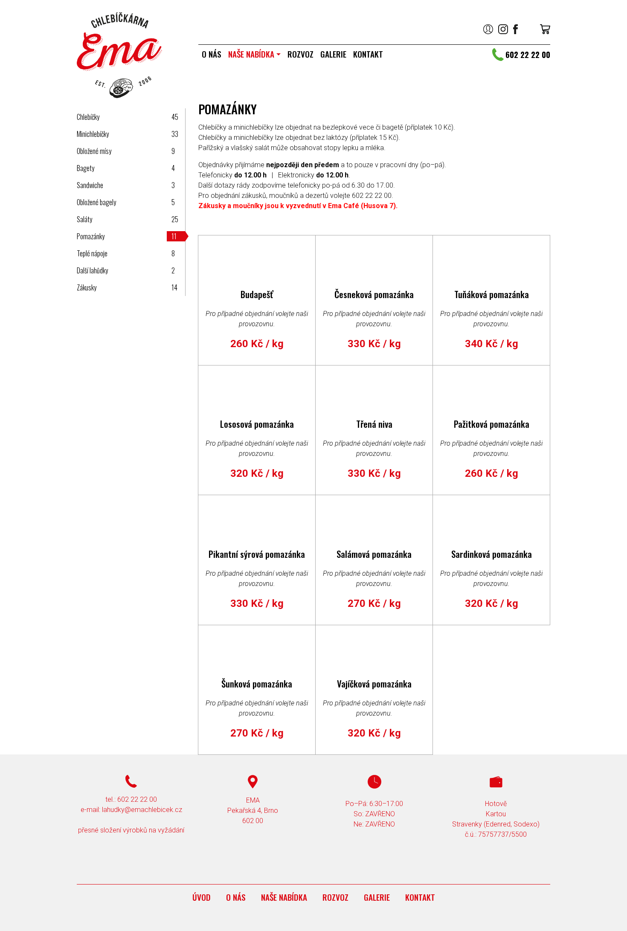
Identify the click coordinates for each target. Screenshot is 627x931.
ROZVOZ (300, 54)
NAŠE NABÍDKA (251, 54)
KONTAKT (368, 54)
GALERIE (333, 54)
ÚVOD (201, 897)
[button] (488, 29)
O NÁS (211, 54)
